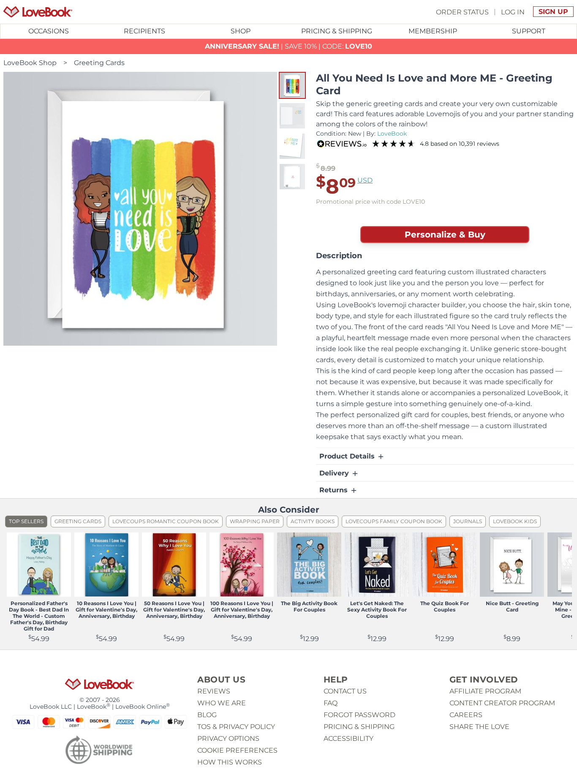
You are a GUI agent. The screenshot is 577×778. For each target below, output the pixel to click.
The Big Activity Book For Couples (309, 606)
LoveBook (392, 133)
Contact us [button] (345, 691)
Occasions (48, 31)
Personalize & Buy (445, 234)
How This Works (229, 762)
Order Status (462, 12)
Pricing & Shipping (336, 31)
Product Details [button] (348, 456)
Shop (240, 31)
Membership (432, 31)
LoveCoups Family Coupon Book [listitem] (394, 521)
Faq (330, 703)
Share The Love (479, 727)
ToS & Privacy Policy (236, 727)
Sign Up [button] (553, 12)
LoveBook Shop (30, 63)
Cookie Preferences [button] (237, 750)
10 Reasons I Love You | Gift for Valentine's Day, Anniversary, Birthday (106, 609)
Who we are (221, 703)
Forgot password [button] (359, 715)
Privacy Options (228, 738)
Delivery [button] (335, 473)
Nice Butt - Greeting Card (512, 606)
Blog (207, 715)
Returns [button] (334, 490)
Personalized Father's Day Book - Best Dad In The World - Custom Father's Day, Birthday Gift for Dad (39, 616)
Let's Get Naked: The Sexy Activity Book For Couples (377, 609)
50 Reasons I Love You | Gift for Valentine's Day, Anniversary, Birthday (174, 609)
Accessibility (348, 738)
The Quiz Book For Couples (444, 606)
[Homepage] (37, 11)
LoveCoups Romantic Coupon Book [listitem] (165, 521)
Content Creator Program (502, 703)
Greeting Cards (99, 63)
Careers (465, 715)
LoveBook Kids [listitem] (515, 521)
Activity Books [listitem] (313, 521)
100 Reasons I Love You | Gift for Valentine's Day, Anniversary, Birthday (241, 609)
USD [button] (365, 180)
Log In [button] (513, 12)
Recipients (144, 31)
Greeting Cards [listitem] (77, 521)
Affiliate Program (485, 691)
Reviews (213, 691)
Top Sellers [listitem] (26, 521)
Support (528, 31)
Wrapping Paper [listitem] (255, 521)
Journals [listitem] (467, 521)
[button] (292, 85)
